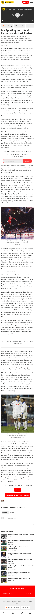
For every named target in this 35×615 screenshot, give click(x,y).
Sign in (31, 2)
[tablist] (8, 512)
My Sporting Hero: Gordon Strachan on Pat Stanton (20, 541)
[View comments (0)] (13, 612)
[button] (4, 15)
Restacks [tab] (12, 512)
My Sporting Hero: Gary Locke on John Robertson (19, 579)
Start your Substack (13, 607)
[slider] (15, 21)
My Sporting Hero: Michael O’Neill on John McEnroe (20, 560)
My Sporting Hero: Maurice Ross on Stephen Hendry (21, 535)
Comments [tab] (5, 512)
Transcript (21, 26)
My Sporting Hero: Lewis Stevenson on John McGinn (21, 566)
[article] (17, 536)
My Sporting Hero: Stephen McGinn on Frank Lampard (19, 573)
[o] (4, 536)
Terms (24, 601)
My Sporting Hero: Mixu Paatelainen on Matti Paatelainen (19, 554)
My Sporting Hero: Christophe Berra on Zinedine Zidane (19, 547)
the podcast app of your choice (19, 57)
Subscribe (25, 2)
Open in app (8, 26)
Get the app (25, 607)
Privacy (20, 601)
